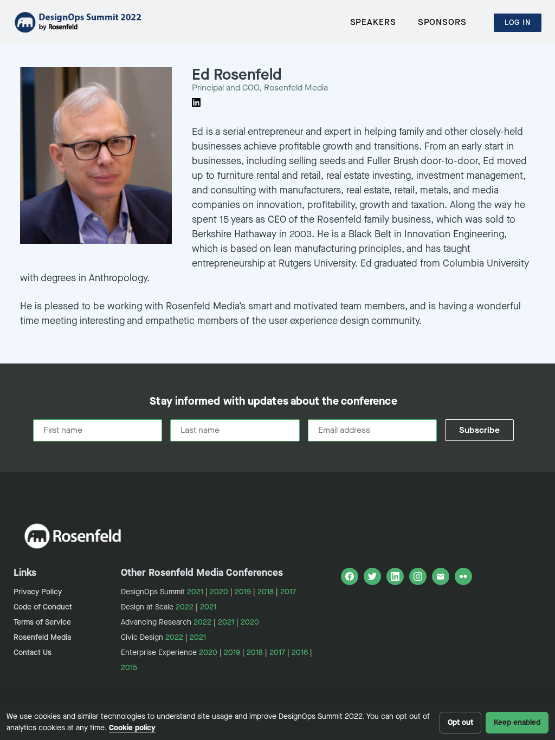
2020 (219, 592)
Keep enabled (517, 722)
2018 (265, 592)
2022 (184, 607)
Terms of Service (42, 622)
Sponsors (442, 22)
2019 (243, 592)
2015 (129, 668)
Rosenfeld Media (42, 637)
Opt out (460, 722)
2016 (300, 652)
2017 (288, 592)
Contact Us (32, 652)
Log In (518, 22)
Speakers (373, 22)
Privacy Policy (38, 592)
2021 (195, 592)
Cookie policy (132, 728)
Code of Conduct (43, 607)
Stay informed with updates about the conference (273, 401)
